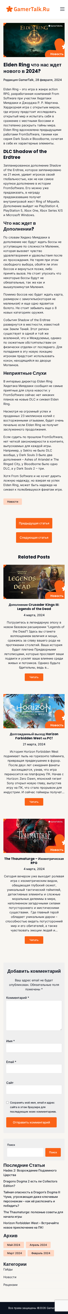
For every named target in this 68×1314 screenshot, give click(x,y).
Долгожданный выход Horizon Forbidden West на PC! (34, 736)
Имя (10, 1041)
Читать (34, 677)
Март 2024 (14, 1253)
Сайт (10, 1083)
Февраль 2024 (40, 1253)
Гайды (8, 1269)
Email (11, 1062)
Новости (12, 501)
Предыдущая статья (34, 523)
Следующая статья (34, 537)
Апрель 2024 (38, 1244)
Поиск (11, 1144)
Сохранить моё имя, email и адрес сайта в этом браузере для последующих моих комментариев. (33, 1107)
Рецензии (10, 1285)
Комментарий (17, 998)
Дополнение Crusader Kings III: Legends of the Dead (34, 606)
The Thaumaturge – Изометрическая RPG (34, 860)
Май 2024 (13, 1244)
